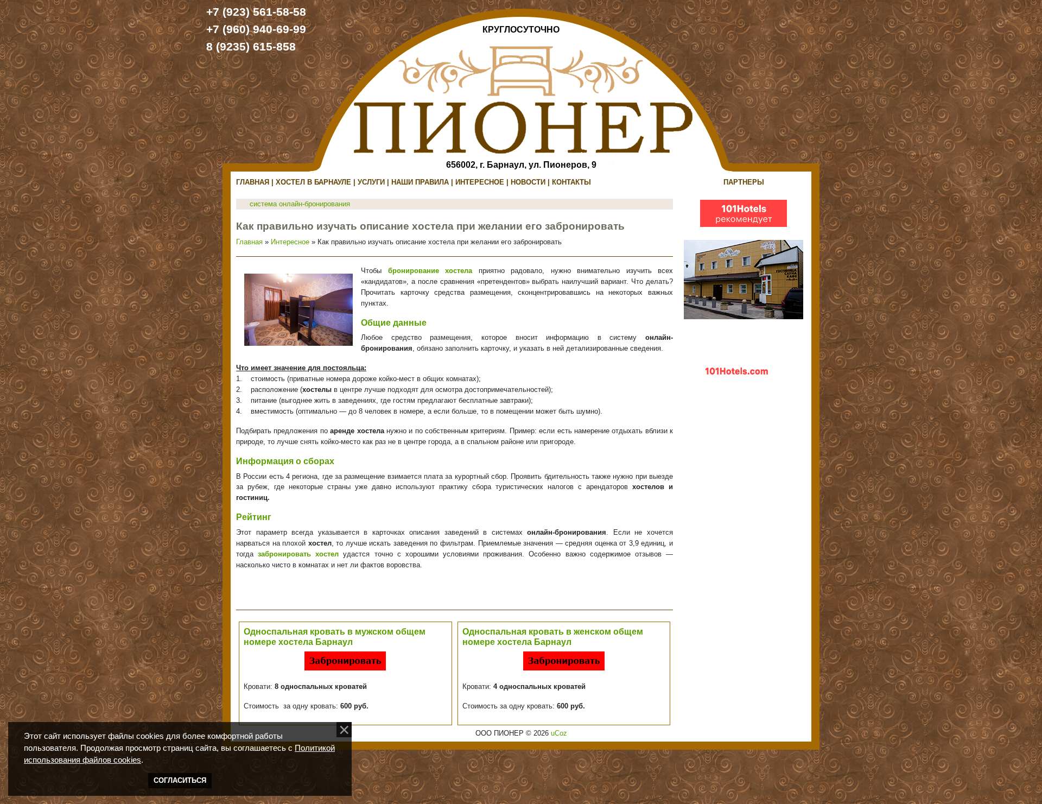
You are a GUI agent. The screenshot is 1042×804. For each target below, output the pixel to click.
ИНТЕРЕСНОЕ (479, 182)
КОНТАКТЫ (571, 182)
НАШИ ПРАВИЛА (420, 182)
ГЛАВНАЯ (252, 182)
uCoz (559, 733)
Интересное (290, 242)
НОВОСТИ (528, 182)
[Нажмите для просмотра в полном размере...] (298, 309)
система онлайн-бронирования (300, 204)
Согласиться (180, 780)
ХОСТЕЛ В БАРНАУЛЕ (313, 182)
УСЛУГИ (371, 182)
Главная (249, 242)
